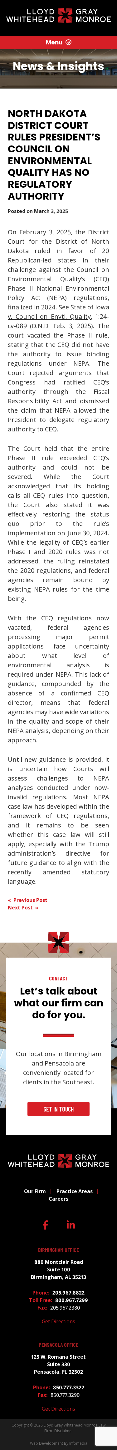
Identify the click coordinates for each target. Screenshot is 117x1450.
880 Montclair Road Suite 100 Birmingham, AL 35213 (58, 1269)
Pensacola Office (58, 1344)
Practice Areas (74, 1191)
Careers (58, 1198)
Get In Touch (58, 1109)
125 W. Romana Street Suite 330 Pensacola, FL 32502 (58, 1364)
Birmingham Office (58, 1250)
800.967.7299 (71, 1300)
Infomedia (78, 1443)
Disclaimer (63, 1430)
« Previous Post (27, 900)
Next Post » (23, 907)
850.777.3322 (68, 1387)
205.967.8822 (68, 1292)
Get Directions (58, 1321)
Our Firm (35, 1191)
